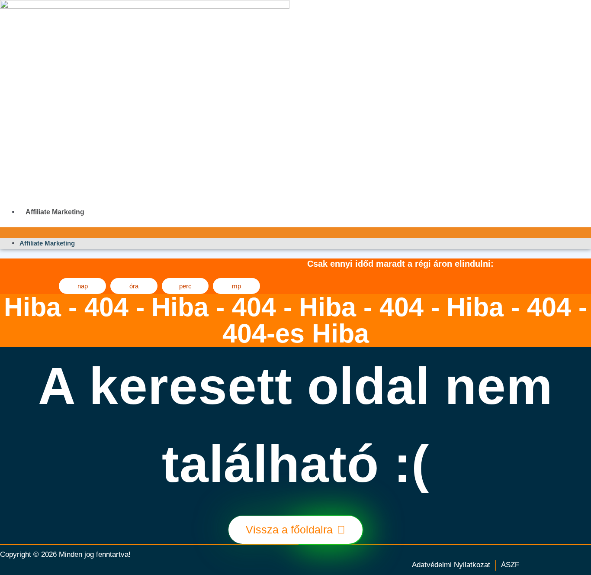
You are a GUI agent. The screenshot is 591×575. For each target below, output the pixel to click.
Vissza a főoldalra (289, 529)
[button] (295, 232)
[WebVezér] (207, 103)
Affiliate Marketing (55, 212)
